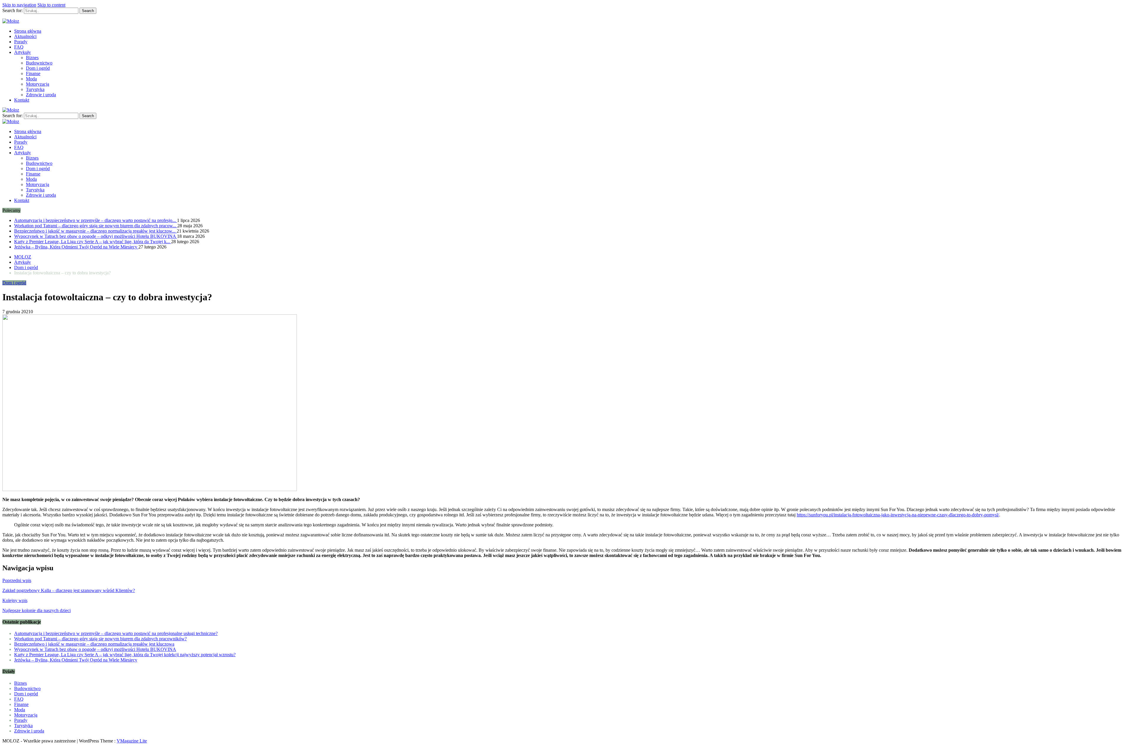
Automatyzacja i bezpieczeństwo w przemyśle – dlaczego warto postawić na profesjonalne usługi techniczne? (116, 633)
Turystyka (35, 89)
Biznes (32, 57)
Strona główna (27, 31)
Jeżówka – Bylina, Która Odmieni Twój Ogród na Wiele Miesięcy (76, 246)
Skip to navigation (19, 4)
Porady (20, 41)
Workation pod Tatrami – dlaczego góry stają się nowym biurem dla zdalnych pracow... (95, 225)
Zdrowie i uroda (41, 94)
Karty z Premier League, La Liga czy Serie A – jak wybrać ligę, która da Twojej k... (92, 241)
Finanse (33, 73)
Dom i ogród (38, 68)
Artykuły (22, 52)
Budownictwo (39, 62)
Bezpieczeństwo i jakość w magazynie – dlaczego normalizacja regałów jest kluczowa (94, 643)
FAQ (19, 46)
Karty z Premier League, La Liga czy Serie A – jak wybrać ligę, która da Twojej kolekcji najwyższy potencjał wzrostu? (125, 654)
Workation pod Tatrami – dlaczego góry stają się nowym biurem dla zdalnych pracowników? (100, 638)
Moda (31, 78)
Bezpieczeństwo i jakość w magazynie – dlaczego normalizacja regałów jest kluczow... (95, 230)
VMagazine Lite (132, 740)
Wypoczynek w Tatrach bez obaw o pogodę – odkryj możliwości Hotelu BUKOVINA (95, 236)
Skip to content (51, 4)
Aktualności (25, 36)
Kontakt (21, 99)
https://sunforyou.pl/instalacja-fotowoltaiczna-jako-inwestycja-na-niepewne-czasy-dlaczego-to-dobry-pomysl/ (898, 514)
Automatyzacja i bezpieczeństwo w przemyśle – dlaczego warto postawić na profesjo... (95, 220)
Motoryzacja (37, 84)
